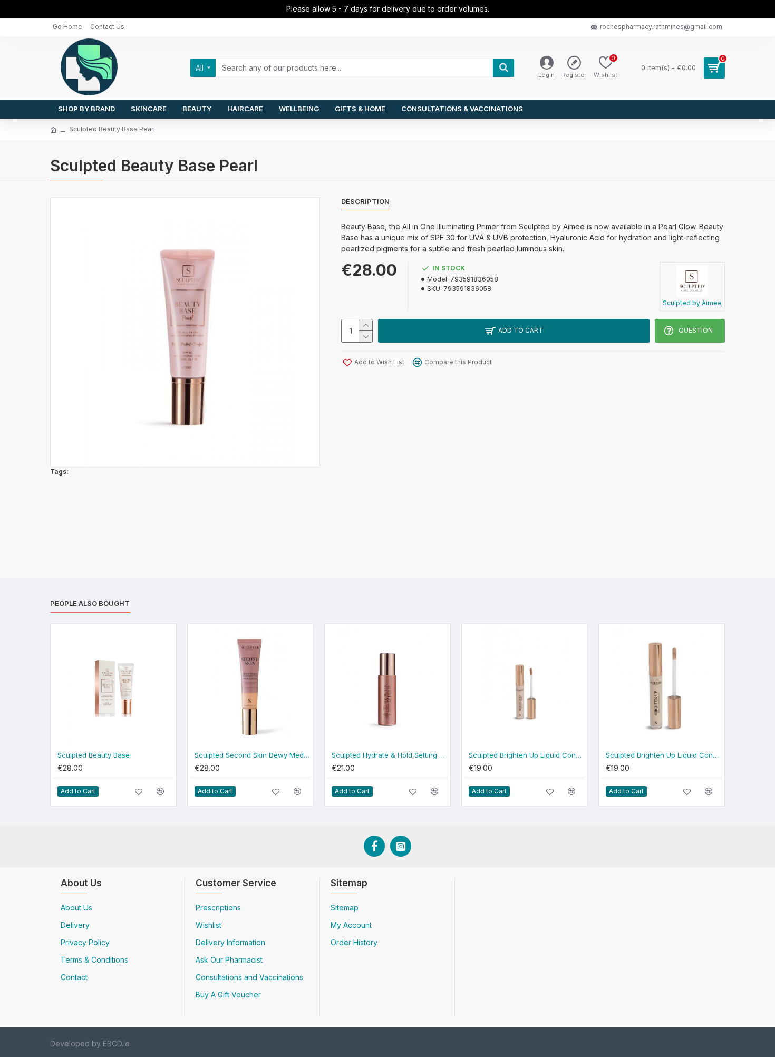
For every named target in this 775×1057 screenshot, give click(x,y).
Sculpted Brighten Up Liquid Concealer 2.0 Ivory (527, 755)
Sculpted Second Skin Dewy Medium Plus (253, 755)
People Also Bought (90, 603)
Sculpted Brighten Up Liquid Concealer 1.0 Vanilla (664, 755)
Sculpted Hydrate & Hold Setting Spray (390, 755)
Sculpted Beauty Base (93, 755)
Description (365, 201)
